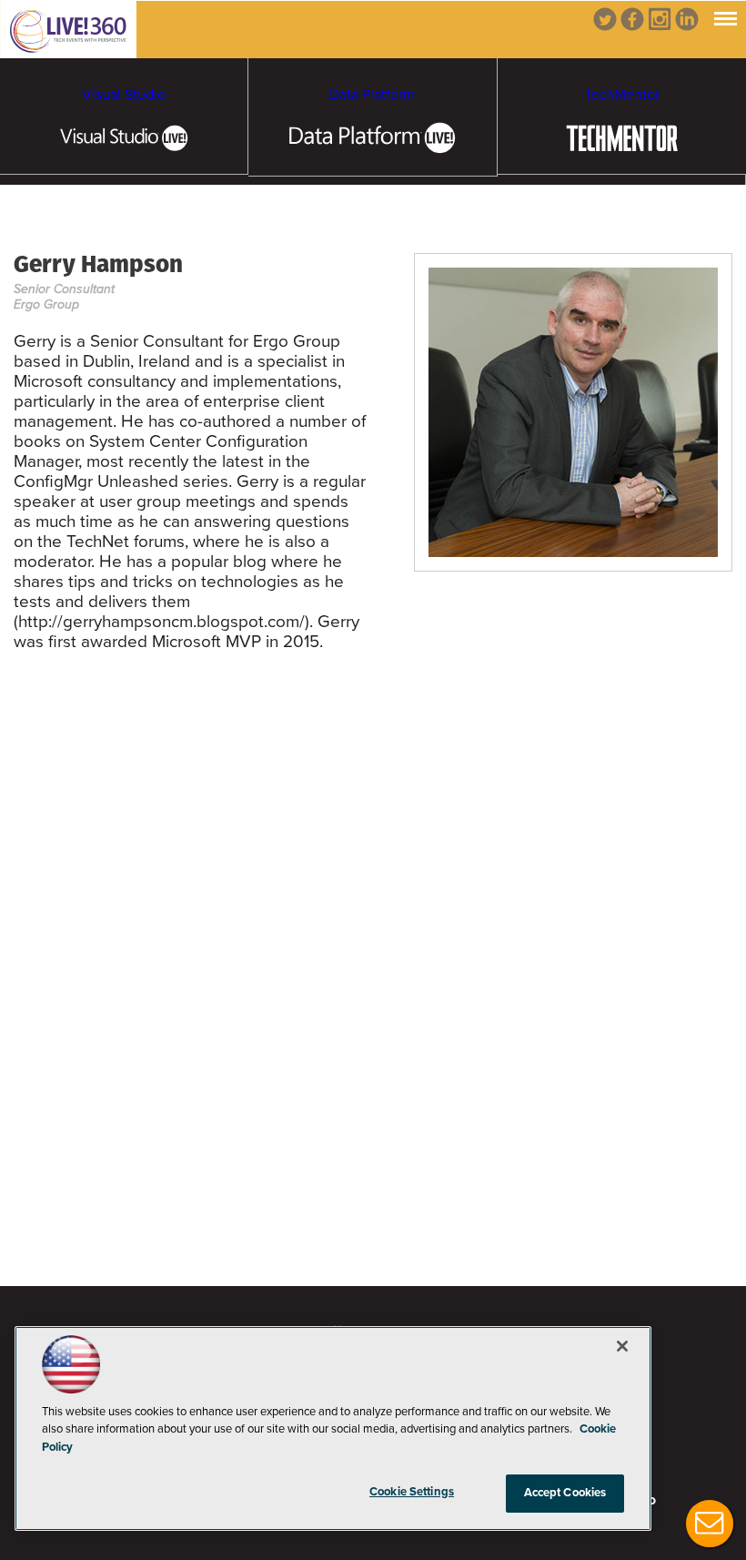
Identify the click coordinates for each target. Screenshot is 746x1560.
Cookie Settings (411, 1491)
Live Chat (709, 1523)
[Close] (622, 1346)
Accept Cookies (565, 1492)
